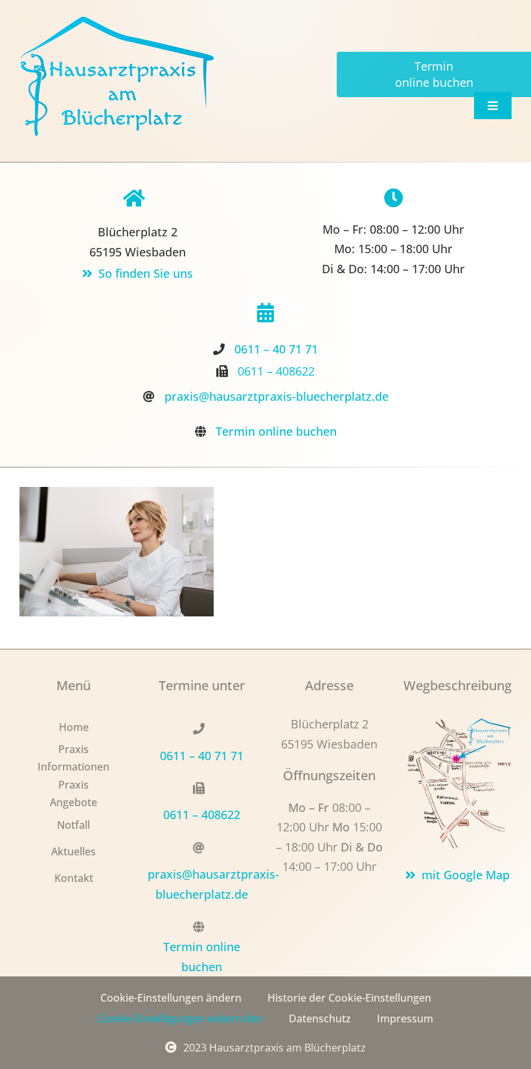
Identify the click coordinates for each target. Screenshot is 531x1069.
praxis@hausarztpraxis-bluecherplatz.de (276, 396)
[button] (170, 998)
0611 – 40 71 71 (276, 349)
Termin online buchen (276, 431)
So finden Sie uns (145, 273)
